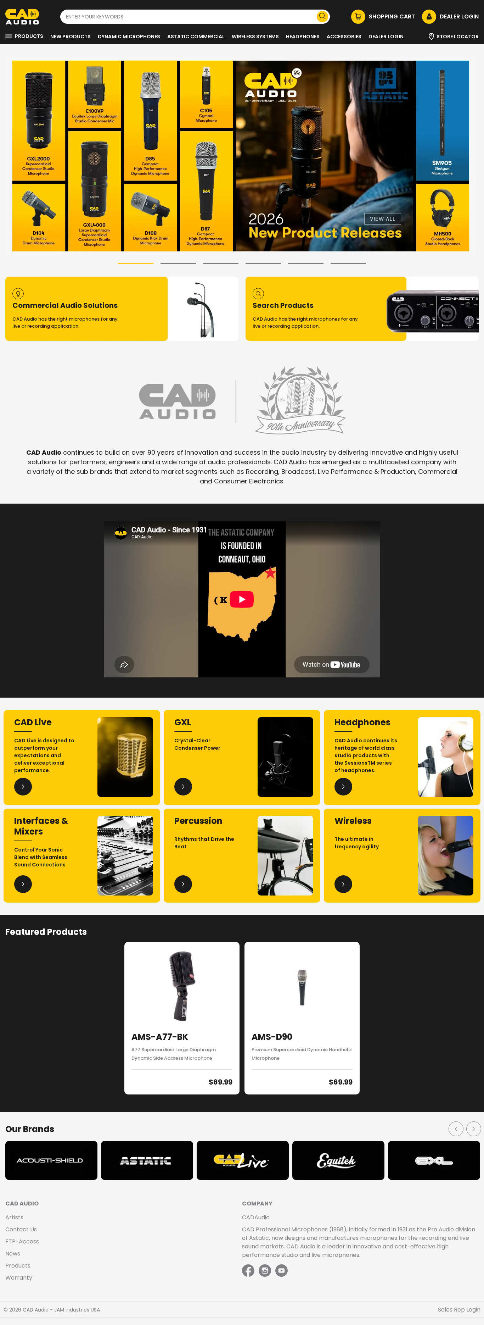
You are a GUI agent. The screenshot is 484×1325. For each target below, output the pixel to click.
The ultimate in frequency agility (356, 843)
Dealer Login (386, 36)
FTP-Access (22, 1241)
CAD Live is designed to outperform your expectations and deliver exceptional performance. (44, 755)
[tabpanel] (242, 156)
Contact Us (21, 1229)
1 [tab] (135, 263)
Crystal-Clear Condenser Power (197, 744)
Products (29, 36)
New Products (70, 36)
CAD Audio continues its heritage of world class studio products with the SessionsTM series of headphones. (365, 755)
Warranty (18, 1278)
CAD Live (33, 722)
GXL (182, 722)
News (12, 1253)
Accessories (344, 36)
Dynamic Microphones (129, 36)
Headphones (303, 36)
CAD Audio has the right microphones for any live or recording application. (65, 322)
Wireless (353, 821)
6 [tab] (348, 263)
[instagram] (264, 1271)
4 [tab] (263, 263)
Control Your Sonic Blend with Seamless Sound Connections (40, 857)
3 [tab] (220, 263)
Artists (14, 1217)
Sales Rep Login (459, 1309)
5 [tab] (305, 263)
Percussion (198, 821)
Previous (456, 1128)
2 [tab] (178, 263)
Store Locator (458, 36)
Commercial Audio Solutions (65, 305)
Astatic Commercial (196, 36)
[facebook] (249, 1271)
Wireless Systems (255, 36)
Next (473, 1128)
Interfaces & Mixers (41, 826)
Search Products (283, 305)
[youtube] (281, 1271)
